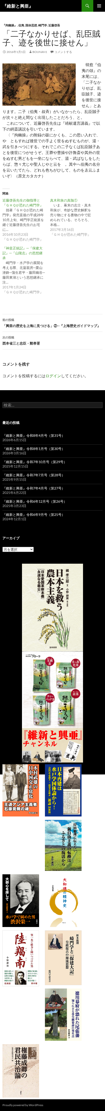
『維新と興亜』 (17, 6)
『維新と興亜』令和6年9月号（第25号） (33, 514)
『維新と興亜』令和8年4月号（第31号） (33, 435)
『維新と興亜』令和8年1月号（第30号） (33, 449)
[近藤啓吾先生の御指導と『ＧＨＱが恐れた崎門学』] (26, 220)
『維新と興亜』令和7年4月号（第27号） (33, 488)
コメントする (63, 52)
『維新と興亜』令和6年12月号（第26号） (34, 501)
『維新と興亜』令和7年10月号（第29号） (34, 462)
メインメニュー (99, 6)
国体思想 (31, 25)
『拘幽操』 (9, 25)
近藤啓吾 (54, 25)
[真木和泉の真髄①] (74, 217)
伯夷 (21, 25)
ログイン (53, 375)
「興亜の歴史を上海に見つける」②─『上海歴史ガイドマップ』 (51, 323)
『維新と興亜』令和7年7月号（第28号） (33, 475)
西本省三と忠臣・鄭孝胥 (21, 340)
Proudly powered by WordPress (22, 1105)
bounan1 (39, 52)
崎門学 (42, 25)
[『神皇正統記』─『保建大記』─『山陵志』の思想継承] (26, 270)
